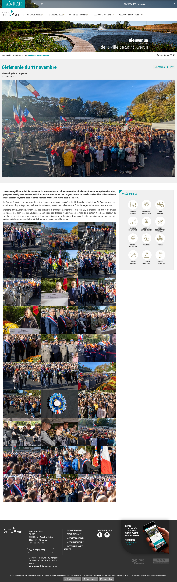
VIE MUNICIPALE (74, 534)
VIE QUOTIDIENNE (74, 530)
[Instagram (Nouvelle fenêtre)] (35, 4)
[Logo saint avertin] (14, 530)
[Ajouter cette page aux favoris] (168, 55)
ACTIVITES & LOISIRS (75, 538)
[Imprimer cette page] (174, 55)
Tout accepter (72, 579)
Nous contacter (37, 550)
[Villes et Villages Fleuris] (161, 561)
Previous (13, 39)
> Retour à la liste (164, 67)
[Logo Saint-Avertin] (13, 14)
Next (163, 39)
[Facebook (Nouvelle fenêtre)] (29, 4)
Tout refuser (90, 579)
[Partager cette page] (171, 55)
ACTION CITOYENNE (75, 542)
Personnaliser (106, 579)
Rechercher (130, 4)
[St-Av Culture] (13, 4)
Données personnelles (156, 575)
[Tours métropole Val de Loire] (138, 561)
